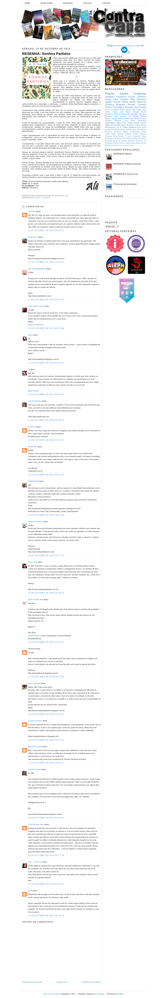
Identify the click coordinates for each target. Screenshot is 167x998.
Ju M (30, 890)
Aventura (109, 104)
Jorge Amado (130, 143)
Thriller (124, 102)
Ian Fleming (127, 138)
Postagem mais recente (32, 982)
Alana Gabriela (34, 683)
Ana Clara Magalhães (37, 269)
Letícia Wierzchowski (120, 118)
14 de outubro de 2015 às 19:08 (46, 677)
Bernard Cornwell (124, 134)
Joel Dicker (117, 138)
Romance (141, 99)
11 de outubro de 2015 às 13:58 (46, 328)
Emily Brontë (118, 136)
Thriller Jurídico (119, 143)
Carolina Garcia (34, 769)
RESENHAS (68, 3)
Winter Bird (32, 447)
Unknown (32, 211)
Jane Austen (140, 107)
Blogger (120, 994)
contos (132, 102)
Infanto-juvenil (133, 123)
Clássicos (141, 102)
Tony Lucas (32, 562)
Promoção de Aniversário (125, 184)
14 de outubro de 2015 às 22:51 (46, 714)
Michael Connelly (136, 104)
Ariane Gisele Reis (35, 599)
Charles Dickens (139, 134)
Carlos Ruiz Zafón (133, 110)
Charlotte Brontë (119, 145)
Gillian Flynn (121, 123)
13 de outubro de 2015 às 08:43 (46, 593)
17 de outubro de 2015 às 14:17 (46, 763)
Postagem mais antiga (91, 982)
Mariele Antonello (35, 746)
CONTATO (106, 3)
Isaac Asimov (120, 116)
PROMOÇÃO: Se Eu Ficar (125, 174)
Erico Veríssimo (138, 121)
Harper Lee (109, 145)
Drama (38, 197)
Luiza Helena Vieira (36, 306)
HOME (27, 3)
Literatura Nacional (113, 114)
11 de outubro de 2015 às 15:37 (46, 363)
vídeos (115, 112)
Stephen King (127, 99)
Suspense (46, 197)
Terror (107, 110)
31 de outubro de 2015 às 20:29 (46, 915)
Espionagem (110, 123)
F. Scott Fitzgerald (132, 136)
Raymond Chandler (130, 114)
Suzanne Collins (133, 125)
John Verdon (141, 129)
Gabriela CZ (33, 237)
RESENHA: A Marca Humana (127, 164)
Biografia (120, 104)
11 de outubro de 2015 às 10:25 (46, 262)
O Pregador (100, 994)
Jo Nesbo (115, 110)
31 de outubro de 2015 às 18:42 (46, 884)
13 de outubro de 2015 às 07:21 (46, 555)
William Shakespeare (131, 132)
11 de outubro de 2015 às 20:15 (46, 440)
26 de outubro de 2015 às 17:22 (46, 855)
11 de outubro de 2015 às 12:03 (46, 299)
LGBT (122, 110)
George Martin (139, 112)
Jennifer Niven (129, 145)
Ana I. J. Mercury (35, 862)
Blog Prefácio (33, 391)
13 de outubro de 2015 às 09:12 (46, 642)
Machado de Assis (112, 141)
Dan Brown (135, 118)
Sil (29, 369)
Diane (30, 335)
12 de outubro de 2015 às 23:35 (46, 515)
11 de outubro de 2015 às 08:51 (46, 230)
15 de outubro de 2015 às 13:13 (46, 740)
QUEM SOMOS (47, 3)
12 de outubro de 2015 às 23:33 (46, 475)
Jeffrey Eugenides (139, 138)
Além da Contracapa (51, 994)
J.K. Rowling (133, 116)
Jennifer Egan (131, 129)
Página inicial (61, 982)
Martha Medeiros (128, 141)
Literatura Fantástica (115, 96)
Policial (109, 93)
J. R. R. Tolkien (121, 127)
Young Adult (111, 99)
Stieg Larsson (141, 143)
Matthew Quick (135, 127)
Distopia (129, 107)
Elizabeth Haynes (118, 129)
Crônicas (108, 136)
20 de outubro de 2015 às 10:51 (46, 818)
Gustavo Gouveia (35, 721)
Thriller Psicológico (114, 107)
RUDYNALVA (33, 481)
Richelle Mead (120, 125)
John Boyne (125, 112)
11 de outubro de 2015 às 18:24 (46, 420)
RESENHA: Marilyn (122, 154)
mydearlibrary (33, 636)
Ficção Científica (137, 96)
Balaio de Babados (36, 325)
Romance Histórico (113, 132)
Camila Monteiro (35, 401)
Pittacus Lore (121, 121)
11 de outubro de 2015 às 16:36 (46, 394)
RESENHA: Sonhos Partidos (46, 54)
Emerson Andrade (35, 522)
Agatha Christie (112, 102)
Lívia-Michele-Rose (36, 824)
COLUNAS (87, 3)
